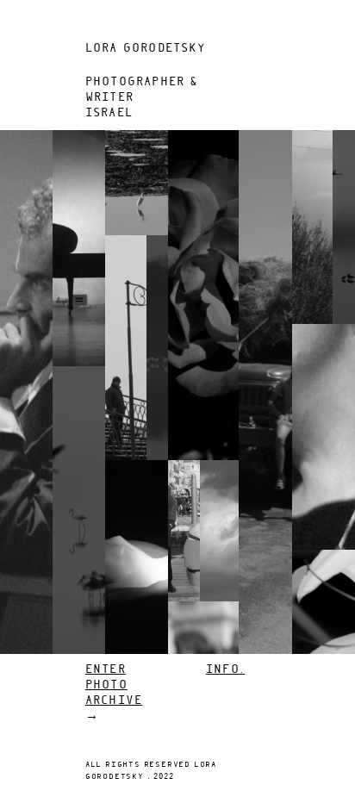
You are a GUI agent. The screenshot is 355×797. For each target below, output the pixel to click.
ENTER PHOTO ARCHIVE (113, 685)
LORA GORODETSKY (145, 48)
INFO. (225, 670)
